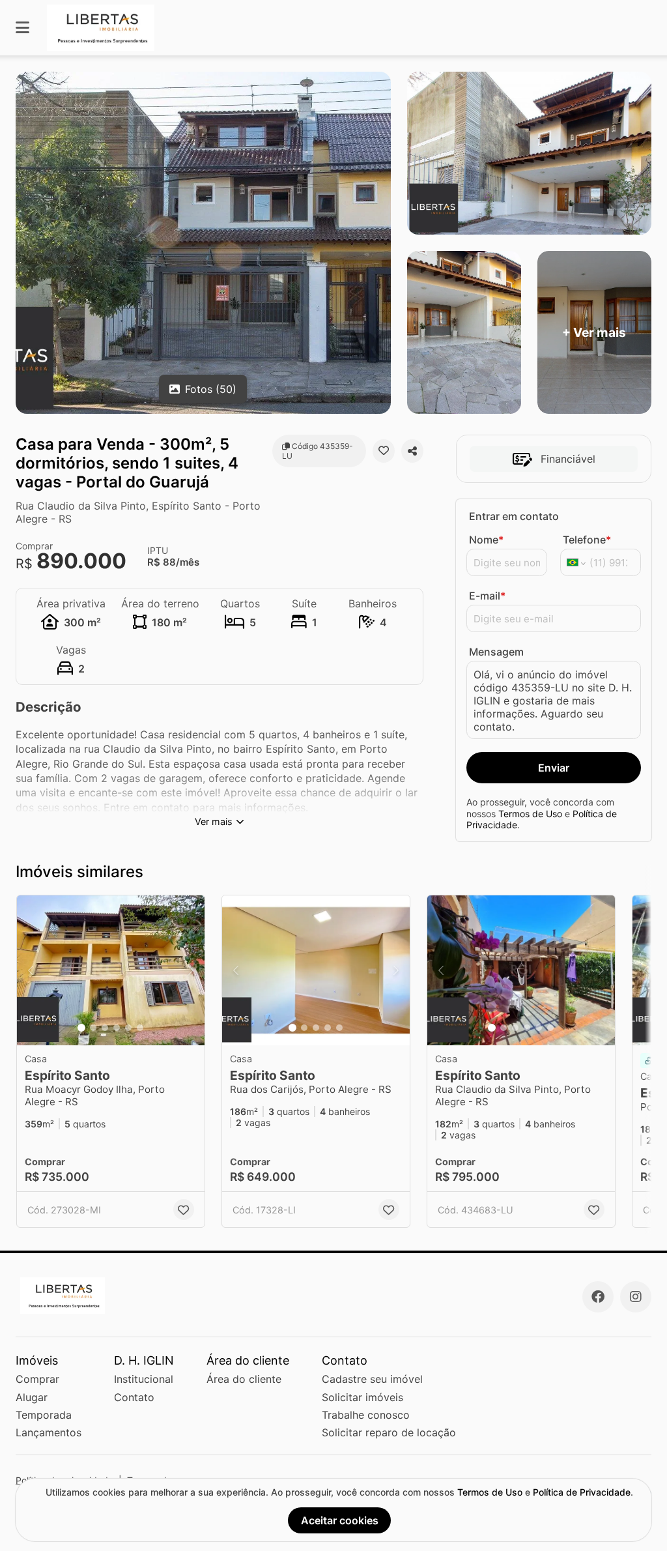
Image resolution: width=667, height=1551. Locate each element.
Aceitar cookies (339, 1520)
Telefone (587, 539)
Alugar (32, 1397)
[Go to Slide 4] (116, 1027)
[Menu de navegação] (22, 27)
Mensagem (496, 651)
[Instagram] (635, 1296)
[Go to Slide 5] (128, 1027)
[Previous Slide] (30, 970)
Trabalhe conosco (366, 1414)
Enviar (553, 767)
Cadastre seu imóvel (372, 1378)
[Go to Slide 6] (140, 1027)
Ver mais (214, 821)
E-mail (487, 595)
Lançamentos (48, 1432)
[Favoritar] (384, 451)
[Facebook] (598, 1296)
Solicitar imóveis (362, 1397)
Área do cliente (243, 1378)
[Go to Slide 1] (81, 1028)
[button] (111, 970)
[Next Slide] (191, 970)
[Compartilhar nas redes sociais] (412, 451)
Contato (134, 1397)
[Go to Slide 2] (93, 1027)
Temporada (44, 1414)
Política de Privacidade (582, 1492)
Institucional (143, 1378)
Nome (486, 539)
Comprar (37, 1378)
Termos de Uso (530, 813)
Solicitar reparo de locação (389, 1432)
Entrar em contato (514, 516)
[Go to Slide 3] (105, 1027)
